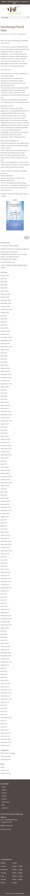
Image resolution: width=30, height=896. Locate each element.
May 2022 (4, 430)
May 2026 (4, 285)
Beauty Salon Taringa (8, 753)
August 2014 (5, 702)
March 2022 (4, 436)
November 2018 (6, 544)
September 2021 (6, 455)
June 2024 (4, 356)
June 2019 (4, 523)
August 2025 (5, 312)
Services (4, 793)
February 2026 (5, 294)
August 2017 (5, 591)
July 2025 (4, 316)
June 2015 (4, 671)
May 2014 (4, 711)
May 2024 (4, 359)
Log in (3, 767)
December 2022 (6, 411)
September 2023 (6, 384)
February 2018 (5, 572)
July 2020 (4, 489)
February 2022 (5, 439)
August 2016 (5, 628)
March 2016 (4, 643)
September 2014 (6, 699)
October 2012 (5, 745)
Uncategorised (21, 34)
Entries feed (5, 770)
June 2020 (4, 492)
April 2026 (4, 288)
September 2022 (6, 421)
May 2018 (4, 563)
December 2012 (6, 739)
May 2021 (4, 464)
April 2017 (4, 603)
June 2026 (4, 282)
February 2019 (5, 535)
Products (4, 796)
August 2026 (5, 275)
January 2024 (5, 371)
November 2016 (6, 619)
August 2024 (5, 350)
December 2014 (6, 690)
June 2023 (4, 393)
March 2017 (4, 606)
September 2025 (6, 309)
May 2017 (4, 600)
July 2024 (4, 353)
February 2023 (5, 405)
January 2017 (5, 612)
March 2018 (4, 569)
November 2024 (6, 340)
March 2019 (4, 532)
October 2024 (5, 343)
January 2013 (5, 736)
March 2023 (4, 402)
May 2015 (4, 674)
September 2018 (6, 551)
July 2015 (4, 668)
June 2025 (4, 319)
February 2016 (5, 646)
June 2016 (4, 634)
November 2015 (6, 656)
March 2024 (4, 365)
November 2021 (6, 449)
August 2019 (5, 517)
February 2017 (5, 609)
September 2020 (6, 483)
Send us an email (6, 829)
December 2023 (6, 374)
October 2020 (5, 479)
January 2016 (5, 650)
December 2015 (6, 653)
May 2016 (4, 637)
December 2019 (6, 507)
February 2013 (5, 733)
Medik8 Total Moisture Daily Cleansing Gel (15, 249)
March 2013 (4, 730)
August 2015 (5, 665)
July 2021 (4, 461)
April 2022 (4, 433)
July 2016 (4, 631)
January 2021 (5, 473)
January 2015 (5, 687)
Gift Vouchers (6, 802)
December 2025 (6, 300)
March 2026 (4, 291)
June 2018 (4, 560)
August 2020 (5, 486)
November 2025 (6, 303)
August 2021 (5, 458)
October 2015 (5, 659)
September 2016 (6, 625)
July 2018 (4, 557)
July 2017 (4, 594)
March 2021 (4, 467)
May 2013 (4, 724)
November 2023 (6, 377)
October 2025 (5, 306)
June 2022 (4, 427)
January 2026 (5, 297)
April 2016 (4, 640)
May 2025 (4, 322)
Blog (3, 805)
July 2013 (4, 721)
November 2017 (6, 582)
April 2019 (4, 529)
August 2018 (5, 554)
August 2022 (5, 424)
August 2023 (5, 387)
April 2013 (4, 727)
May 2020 (4, 495)
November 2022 (6, 415)
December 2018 (6, 541)
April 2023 (4, 399)
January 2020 (5, 504)
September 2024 (6, 347)
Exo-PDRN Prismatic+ (8, 262)
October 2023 (5, 381)
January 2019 (5, 538)
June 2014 (4, 708)
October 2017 (5, 585)
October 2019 (5, 513)
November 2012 (6, 742)
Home (3, 787)
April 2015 (4, 677)
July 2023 (4, 390)
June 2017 (4, 597)
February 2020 (5, 501)
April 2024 (4, 362)
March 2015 (4, 680)
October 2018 (5, 547)
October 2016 (5, 622)
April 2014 (4, 714)
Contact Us (5, 808)
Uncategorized (6, 759)
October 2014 (5, 696)
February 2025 (5, 331)
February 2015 (5, 684)
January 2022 (5, 442)
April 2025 (4, 325)
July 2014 (4, 705)
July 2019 (4, 520)
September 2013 (6, 718)
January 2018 (5, 575)
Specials (4, 799)
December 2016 (6, 615)
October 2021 (5, 452)
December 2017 (6, 578)
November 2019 (6, 510)
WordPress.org (6, 773)
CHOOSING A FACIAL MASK (9, 246)
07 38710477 (9, 825)
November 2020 (6, 476)
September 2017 (6, 588)
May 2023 (4, 396)
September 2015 (6, 662)
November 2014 (6, 693)
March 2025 (4, 328)
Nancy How (5, 34)
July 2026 (4, 279)
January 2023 (5, 408)
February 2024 (5, 368)
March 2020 (4, 498)
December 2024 (6, 337)
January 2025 (5, 334)
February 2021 (5, 470)
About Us (4, 790)
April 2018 (4, 566)
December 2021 (6, 445)
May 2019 (4, 526)
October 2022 (5, 418)
